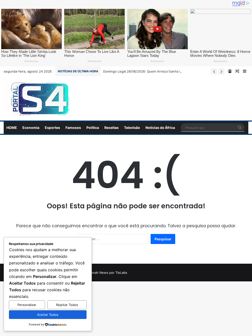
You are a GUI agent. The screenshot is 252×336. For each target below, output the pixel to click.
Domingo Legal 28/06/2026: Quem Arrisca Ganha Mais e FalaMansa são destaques (166, 71)
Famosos (73, 127)
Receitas (111, 127)
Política (92, 127)
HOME (11, 127)
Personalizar (26, 305)
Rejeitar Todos (67, 305)
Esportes (52, 127)
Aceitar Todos (47, 315)
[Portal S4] (39, 98)
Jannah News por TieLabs (107, 273)
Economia (30, 127)
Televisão (132, 127)
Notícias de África (160, 127)
